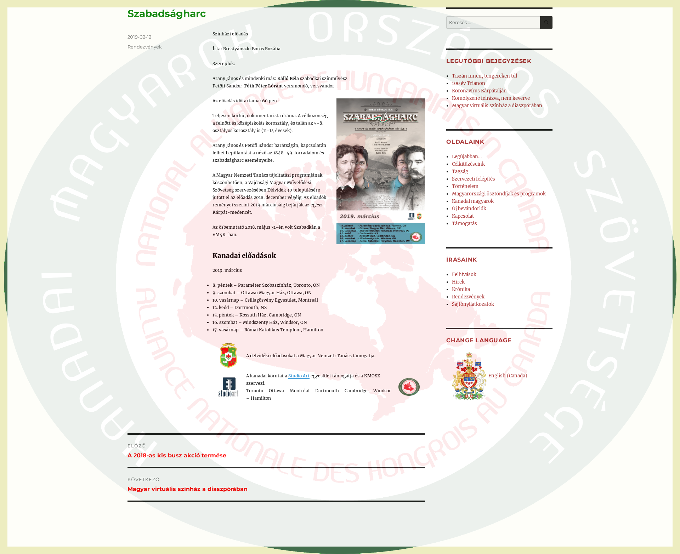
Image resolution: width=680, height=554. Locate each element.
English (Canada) (507, 376)
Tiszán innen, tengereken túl (484, 76)
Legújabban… (467, 157)
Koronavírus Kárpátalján (479, 91)
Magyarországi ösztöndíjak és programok (499, 194)
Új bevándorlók (469, 209)
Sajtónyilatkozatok (473, 304)
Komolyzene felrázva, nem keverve (491, 98)
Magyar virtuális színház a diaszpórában (497, 106)
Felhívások (464, 275)
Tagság (460, 172)
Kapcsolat (463, 216)
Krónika (461, 289)
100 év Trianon (468, 83)
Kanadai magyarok (473, 201)
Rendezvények (145, 47)
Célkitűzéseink (468, 164)
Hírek (458, 282)
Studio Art (299, 375)
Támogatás (464, 224)
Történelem (465, 186)
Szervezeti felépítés (473, 179)
